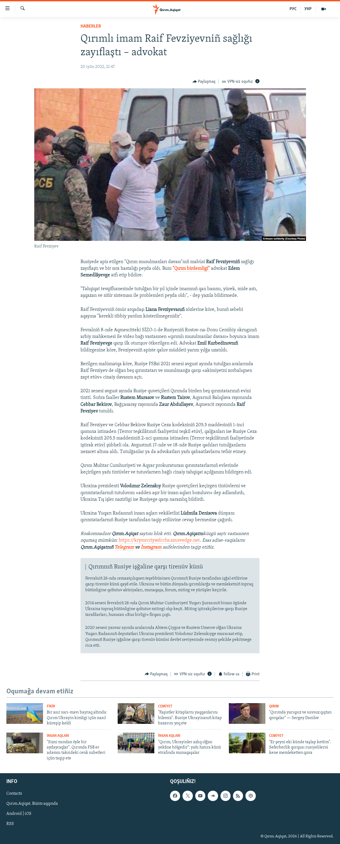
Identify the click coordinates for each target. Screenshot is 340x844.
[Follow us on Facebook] (175, 796)
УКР (308, 9)
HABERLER (90, 26)
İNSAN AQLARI (58, 736)
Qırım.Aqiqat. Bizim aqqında (32, 804)
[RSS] (238, 796)
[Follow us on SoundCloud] (213, 796)
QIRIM (274, 706)
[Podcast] (250, 796)
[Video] (324, 9)
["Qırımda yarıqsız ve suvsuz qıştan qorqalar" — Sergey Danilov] (247, 713)
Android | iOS (18, 814)
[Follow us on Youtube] (200, 796)
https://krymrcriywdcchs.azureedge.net (159, 540)
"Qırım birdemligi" (191, 268)
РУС (293, 9)
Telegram (124, 547)
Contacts (14, 794)
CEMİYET (165, 706)
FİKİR (51, 706)
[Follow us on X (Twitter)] (187, 796)
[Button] (204, 81)
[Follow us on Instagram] (225, 796)
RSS (10, 824)
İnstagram (152, 547)
